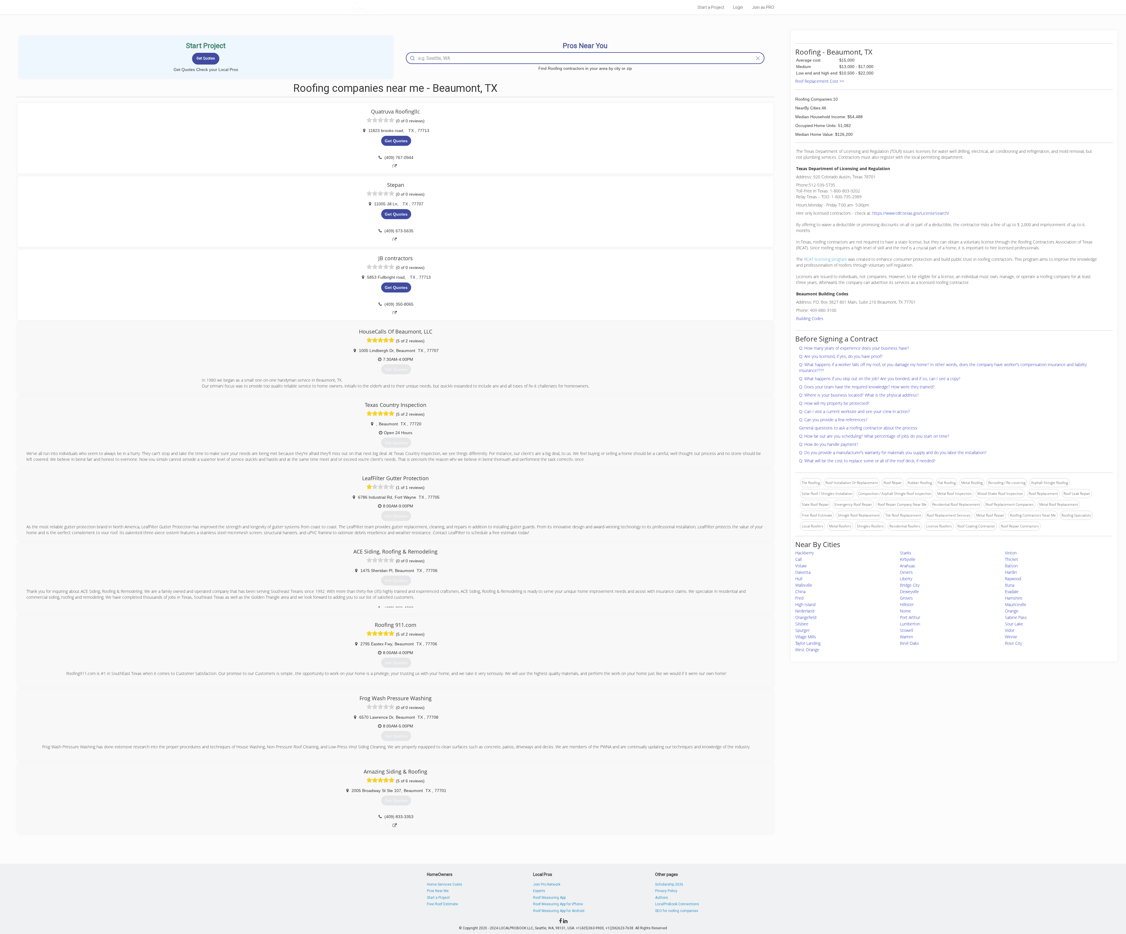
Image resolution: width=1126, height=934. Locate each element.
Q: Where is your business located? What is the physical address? (859, 395)
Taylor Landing (807, 643)
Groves (906, 598)
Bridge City (910, 585)
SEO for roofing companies (676, 911)
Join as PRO (763, 7)
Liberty (906, 578)
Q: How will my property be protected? (834, 403)
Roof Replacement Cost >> (819, 81)
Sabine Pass (1016, 617)
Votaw (800, 565)
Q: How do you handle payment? (828, 444)
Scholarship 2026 (669, 884)
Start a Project (711, 7)
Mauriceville (1015, 604)
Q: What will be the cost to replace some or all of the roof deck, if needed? (867, 460)
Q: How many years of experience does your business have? (854, 348)
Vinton (1011, 553)
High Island (805, 604)
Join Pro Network (546, 884)
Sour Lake (1014, 624)
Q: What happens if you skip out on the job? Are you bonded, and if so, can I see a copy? (879, 378)
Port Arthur (910, 617)
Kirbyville (907, 559)
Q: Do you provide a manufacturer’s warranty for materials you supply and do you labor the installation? (892, 452)
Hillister (907, 604)
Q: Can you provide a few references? (833, 419)
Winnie (1011, 636)
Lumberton (910, 624)
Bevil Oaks (909, 643)
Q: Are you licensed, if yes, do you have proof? (841, 356)
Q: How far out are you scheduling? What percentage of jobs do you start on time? (874, 436)
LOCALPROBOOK (384, 7)
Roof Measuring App (549, 898)
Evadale (1012, 591)
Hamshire (1013, 598)
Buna (1009, 585)
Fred (799, 598)
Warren (906, 636)
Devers (906, 572)
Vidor (1009, 630)
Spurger (802, 630)
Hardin (1011, 572)
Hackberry (804, 553)
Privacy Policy (666, 891)
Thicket (1011, 559)
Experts (539, 891)
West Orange (807, 649)
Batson (1011, 565)
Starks (905, 553)
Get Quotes (396, 140)
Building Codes (809, 318)
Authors (661, 898)
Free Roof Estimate (442, 904)
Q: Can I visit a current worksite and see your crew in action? (854, 411)
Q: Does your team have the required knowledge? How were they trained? (867, 387)
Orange (1011, 611)
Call (798, 559)
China (800, 591)
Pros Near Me (438, 891)
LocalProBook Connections (677, 904)
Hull (798, 578)
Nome (905, 611)
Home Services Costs (444, 884)
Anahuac (907, 565)
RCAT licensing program (825, 259)
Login (738, 7)
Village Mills (805, 636)
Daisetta (802, 572)
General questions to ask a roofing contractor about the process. (858, 428)
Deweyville (909, 591)
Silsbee (801, 624)
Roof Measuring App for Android (558, 911)
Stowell (906, 630)
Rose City (1013, 643)
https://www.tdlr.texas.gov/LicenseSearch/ (910, 213)
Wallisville (803, 585)
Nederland (804, 611)
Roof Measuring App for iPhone (558, 904)
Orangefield (805, 617)
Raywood (1013, 578)
